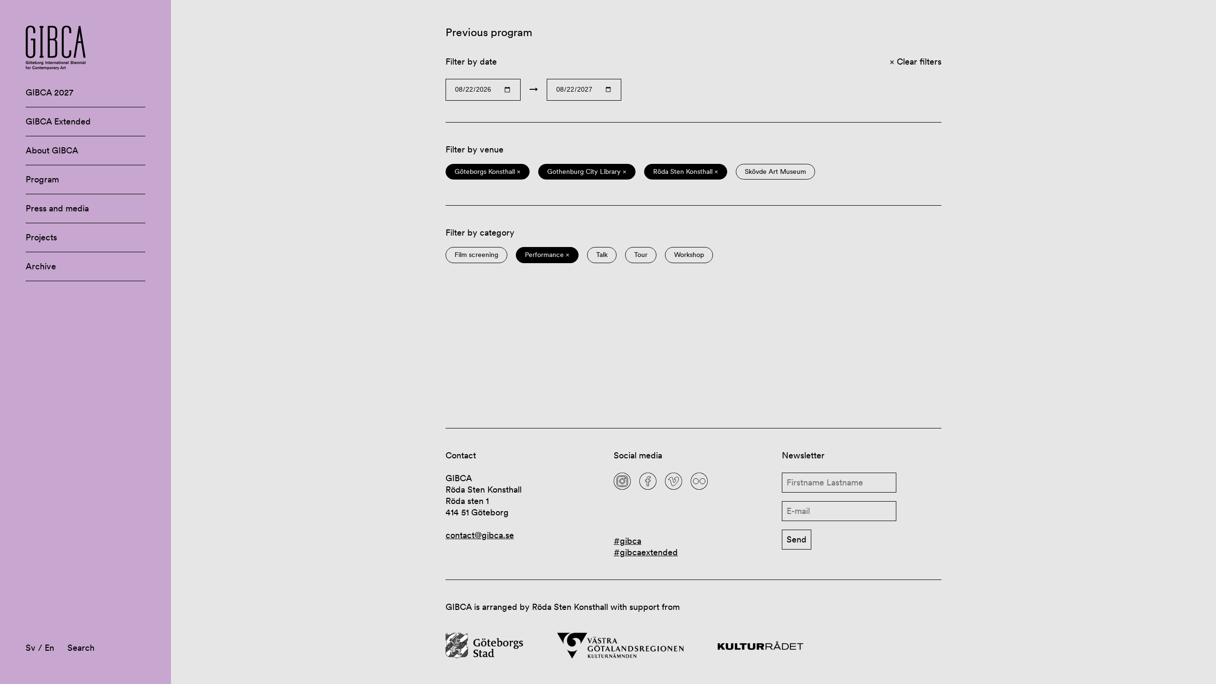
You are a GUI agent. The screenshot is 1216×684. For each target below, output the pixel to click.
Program (42, 179)
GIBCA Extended (58, 121)
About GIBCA (52, 150)
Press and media (57, 208)
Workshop (689, 255)
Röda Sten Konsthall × (685, 172)
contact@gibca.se (480, 535)
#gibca (627, 540)
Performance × (547, 255)
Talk (602, 255)
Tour (640, 255)
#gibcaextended (646, 552)
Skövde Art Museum (775, 172)
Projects (41, 237)
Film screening (476, 255)
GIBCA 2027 (49, 92)
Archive (41, 266)
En (49, 647)
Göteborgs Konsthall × (488, 172)
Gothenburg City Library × (587, 172)
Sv (31, 647)
